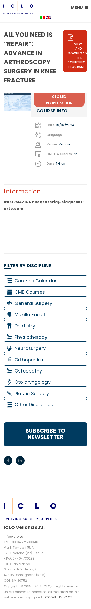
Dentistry (25, 326)
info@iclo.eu (13, 536)
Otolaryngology (33, 382)
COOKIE (51, 597)
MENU (77, 7)
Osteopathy (28, 371)
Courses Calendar (36, 281)
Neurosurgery (30, 348)
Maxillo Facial (30, 314)
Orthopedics (29, 360)
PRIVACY (65, 597)
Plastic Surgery (32, 393)
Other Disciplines (34, 404)
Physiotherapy (31, 337)
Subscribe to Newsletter (45, 434)
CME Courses (30, 292)
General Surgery (33, 303)
